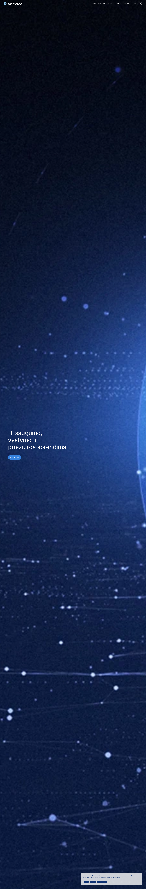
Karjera (110, 3)
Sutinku (86, 881)
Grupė (94, 3)
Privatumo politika (102, 881)
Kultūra (118, 3)
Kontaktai (127, 3)
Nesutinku (92, 881)
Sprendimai (101, 3)
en (135, 3)
